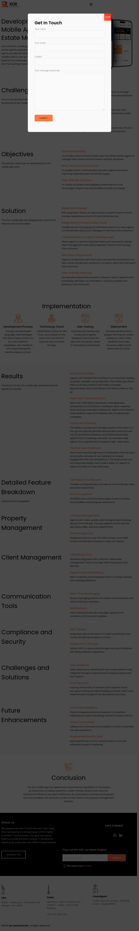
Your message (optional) (47, 70)
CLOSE (107, 17)
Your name (40, 28)
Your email (40, 42)
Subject (38, 56)
